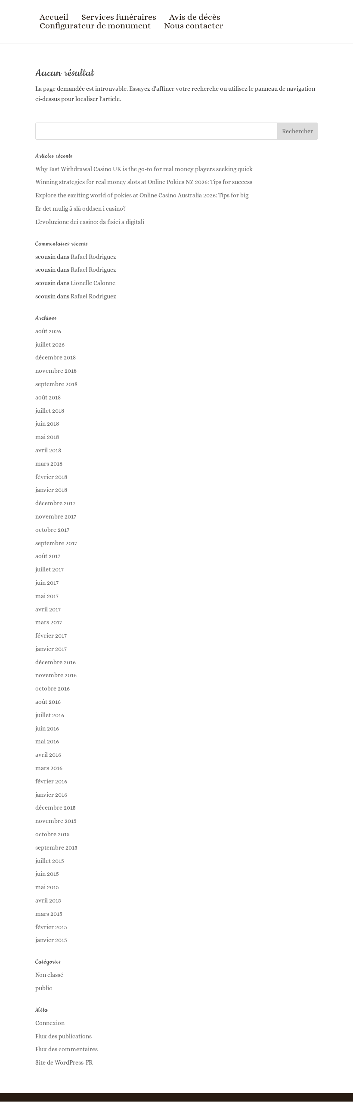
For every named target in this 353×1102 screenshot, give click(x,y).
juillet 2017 (49, 569)
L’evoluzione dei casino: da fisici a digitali (89, 221)
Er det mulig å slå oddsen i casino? (80, 208)
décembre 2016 (55, 662)
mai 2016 (47, 741)
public (43, 988)
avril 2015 (48, 900)
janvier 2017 (51, 648)
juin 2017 (47, 582)
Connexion (50, 1022)
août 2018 (48, 397)
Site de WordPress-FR (64, 1062)
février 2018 (51, 476)
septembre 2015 (56, 847)
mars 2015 (48, 913)
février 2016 (51, 781)
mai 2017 (47, 595)
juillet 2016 (49, 715)
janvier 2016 (51, 794)
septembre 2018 (56, 384)
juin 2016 (47, 728)
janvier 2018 (51, 489)
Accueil (54, 17)
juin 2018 (47, 423)
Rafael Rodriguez (93, 256)
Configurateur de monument (95, 25)
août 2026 (48, 331)
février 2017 (51, 635)
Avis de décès (194, 17)
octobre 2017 (52, 529)
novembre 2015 (56, 820)
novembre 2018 (56, 370)
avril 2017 (48, 609)
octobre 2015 (52, 834)
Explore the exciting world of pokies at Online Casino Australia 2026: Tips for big (141, 195)
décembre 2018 (55, 357)
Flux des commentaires (66, 1049)
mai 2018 (47, 436)
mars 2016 (48, 767)
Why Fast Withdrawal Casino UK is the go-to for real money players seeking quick (144, 169)
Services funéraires (118, 17)
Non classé (49, 974)
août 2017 (47, 556)
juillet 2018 (49, 410)
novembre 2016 (56, 675)
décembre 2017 (55, 503)
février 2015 (51, 927)
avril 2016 (48, 754)
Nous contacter (193, 25)
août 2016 (48, 701)
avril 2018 (48, 450)
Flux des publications (63, 1036)
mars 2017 (48, 622)
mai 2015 (47, 887)
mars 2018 (48, 463)
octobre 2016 (52, 688)
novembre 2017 (55, 516)
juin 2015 (47, 873)
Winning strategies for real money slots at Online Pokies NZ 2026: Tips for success (143, 181)
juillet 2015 (49, 860)
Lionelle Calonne (93, 282)
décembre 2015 (55, 807)
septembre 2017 (56, 543)
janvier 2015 (51, 939)
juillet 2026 (50, 344)
